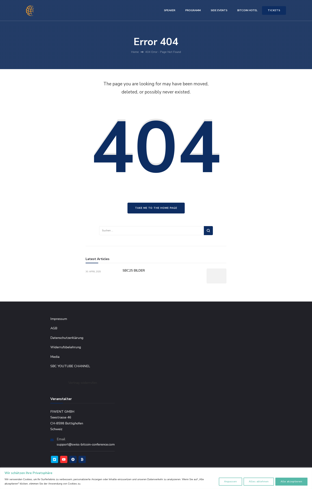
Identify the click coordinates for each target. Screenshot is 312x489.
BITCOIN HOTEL (247, 10)
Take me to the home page (156, 208)
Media (54, 357)
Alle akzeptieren (291, 481)
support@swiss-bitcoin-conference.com (86, 444)
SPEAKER (169, 10)
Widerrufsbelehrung (65, 347)
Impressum (58, 319)
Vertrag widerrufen (82, 383)
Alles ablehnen (259, 481)
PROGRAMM (193, 10)
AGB (53, 328)
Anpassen (230, 481)
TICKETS (274, 10)
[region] (156, 478)
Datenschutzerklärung (66, 338)
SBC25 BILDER (134, 270)
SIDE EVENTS (219, 10)
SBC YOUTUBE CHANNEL (70, 366)
